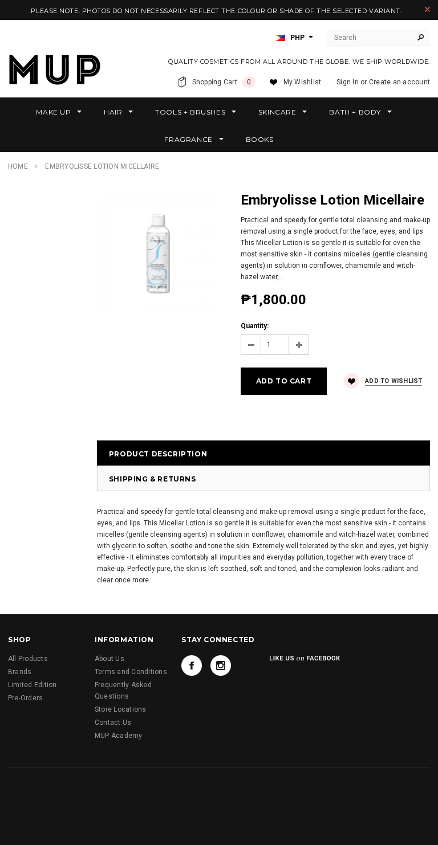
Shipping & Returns (152, 479)
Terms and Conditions (131, 672)
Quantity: (255, 326)
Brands (19, 672)
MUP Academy (119, 736)
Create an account (399, 82)
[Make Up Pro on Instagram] (220, 665)
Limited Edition (32, 685)
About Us (109, 659)
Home (18, 166)
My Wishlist (302, 82)
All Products (28, 659)
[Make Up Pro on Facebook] (191, 665)
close (427, 9)
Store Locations (121, 709)
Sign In (347, 82)
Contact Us (113, 722)
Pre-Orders (25, 698)
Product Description (158, 454)
